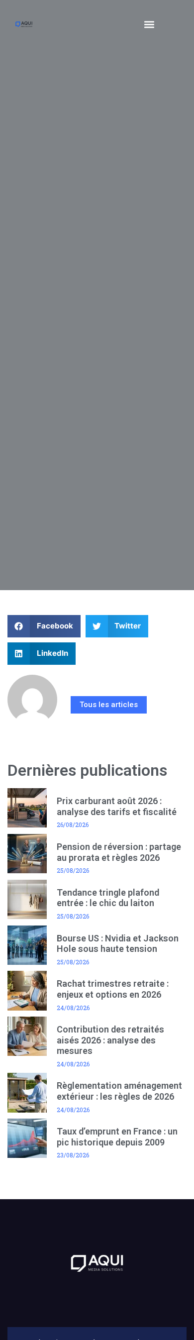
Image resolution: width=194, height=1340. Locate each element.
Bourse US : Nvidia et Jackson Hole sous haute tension (118, 943)
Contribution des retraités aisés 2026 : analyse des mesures (110, 1040)
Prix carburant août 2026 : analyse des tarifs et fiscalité (117, 806)
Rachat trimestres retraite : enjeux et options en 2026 (113, 989)
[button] (149, 24)
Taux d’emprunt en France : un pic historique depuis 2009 (117, 1136)
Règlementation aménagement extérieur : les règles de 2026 (119, 1091)
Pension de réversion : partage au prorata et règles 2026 (119, 852)
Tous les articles (109, 704)
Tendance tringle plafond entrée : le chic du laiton (108, 898)
